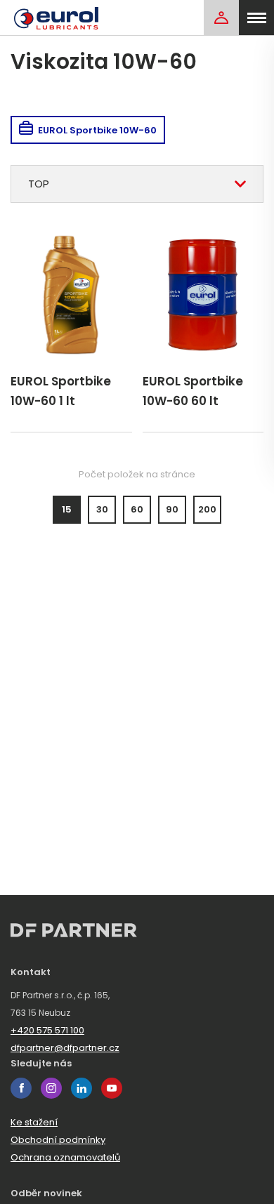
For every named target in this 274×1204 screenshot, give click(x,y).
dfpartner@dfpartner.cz (65, 1047)
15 (67, 509)
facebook (21, 1088)
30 (102, 509)
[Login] (221, 17)
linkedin (81, 1088)
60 (137, 509)
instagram (51, 1088)
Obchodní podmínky (58, 1139)
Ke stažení (34, 1122)
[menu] (256, 17)
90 (172, 509)
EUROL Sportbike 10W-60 (97, 130)
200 (207, 509)
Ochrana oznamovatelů (65, 1157)
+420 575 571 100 (47, 1030)
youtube (111, 1088)
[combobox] (137, 184)
